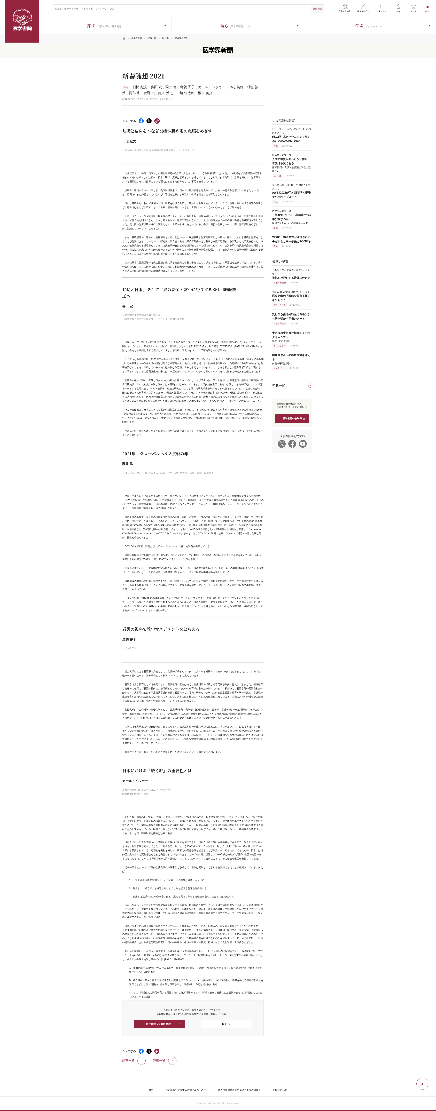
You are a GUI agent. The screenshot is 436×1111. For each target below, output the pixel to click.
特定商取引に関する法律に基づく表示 (186, 1090)
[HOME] (124, 38)
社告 (151, 1090)
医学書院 (22, 21)
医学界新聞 (136, 38)
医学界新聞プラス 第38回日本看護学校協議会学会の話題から (291, 163)
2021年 (165, 38)
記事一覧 (152, 38)
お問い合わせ (280, 1090)
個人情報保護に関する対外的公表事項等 (239, 1090)
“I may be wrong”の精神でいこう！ (291, 295)
